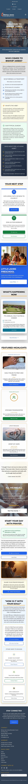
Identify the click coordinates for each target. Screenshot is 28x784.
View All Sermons (14, 455)
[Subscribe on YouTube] (4, 768)
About (2, 758)
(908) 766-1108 (4, 735)
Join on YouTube (14, 643)
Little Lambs (3, 762)
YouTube (14, 9)
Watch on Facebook (15, 553)
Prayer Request (14, 664)
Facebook (8, 9)
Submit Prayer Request (15, 591)
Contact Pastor (14, 680)
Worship (3, 753)
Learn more (16, 51)
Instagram (20, 9)
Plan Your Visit (14, 209)
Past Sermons (14, 236)
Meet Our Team (14, 418)
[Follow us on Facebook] (1, 768)
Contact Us (14, 722)
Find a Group (14, 698)
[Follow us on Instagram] (6, 768)
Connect (3, 760)
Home (2, 751)
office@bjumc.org (5, 737)
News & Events (4, 757)
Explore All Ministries (14, 384)
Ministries (3, 755)
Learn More (13, 330)
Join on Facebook (15, 639)
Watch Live (14, 232)
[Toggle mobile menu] (25, 14)
